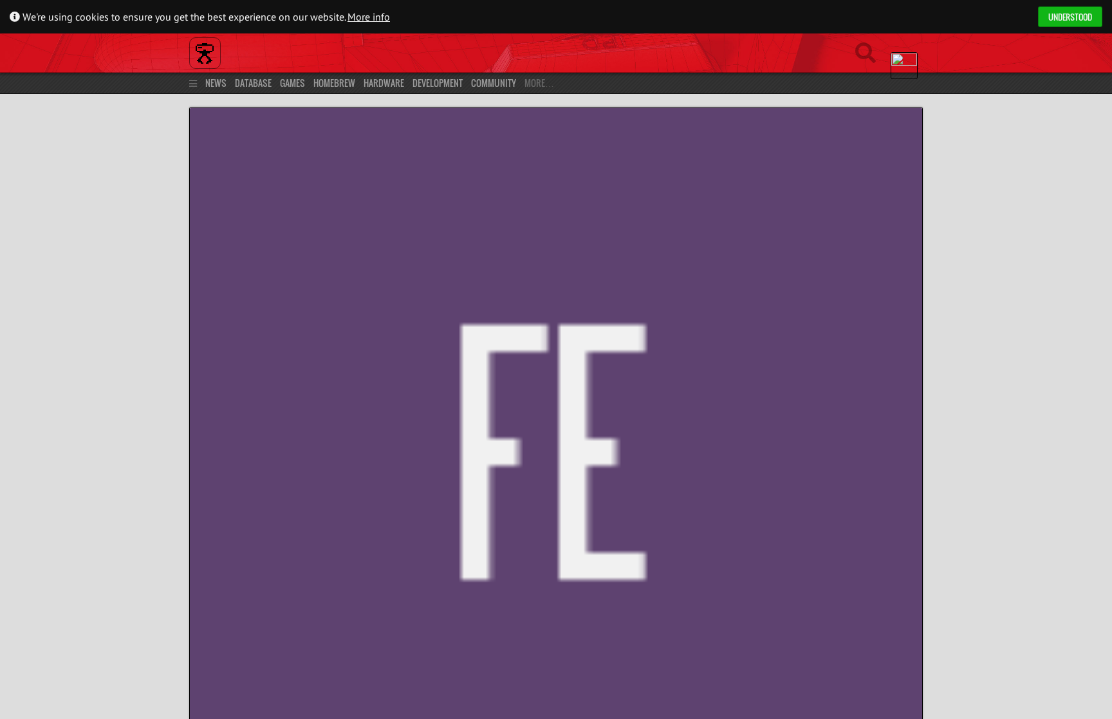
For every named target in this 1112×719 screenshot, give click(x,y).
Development (437, 82)
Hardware (384, 82)
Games (292, 82)
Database (253, 82)
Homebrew (334, 82)
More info (369, 16)
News (216, 82)
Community (493, 82)
